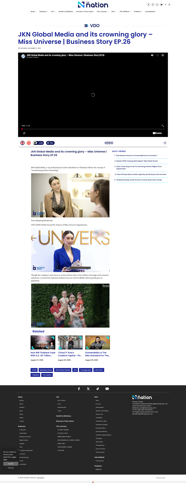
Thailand (137, 11)
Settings (11, 468)
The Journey (102, 11)
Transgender (85, 370)
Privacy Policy (160, 478)
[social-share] (148, 4)
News (33, 11)
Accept (10, 464)
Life (52, 11)
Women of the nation (85, 11)
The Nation (47, 375)
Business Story (46, 370)
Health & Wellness (66, 11)
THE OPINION (124, 11)
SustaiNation (150, 11)
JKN (75, 370)
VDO (113, 11)
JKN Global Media (62, 370)
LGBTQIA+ (99, 370)
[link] (43, 350)
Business (43, 11)
